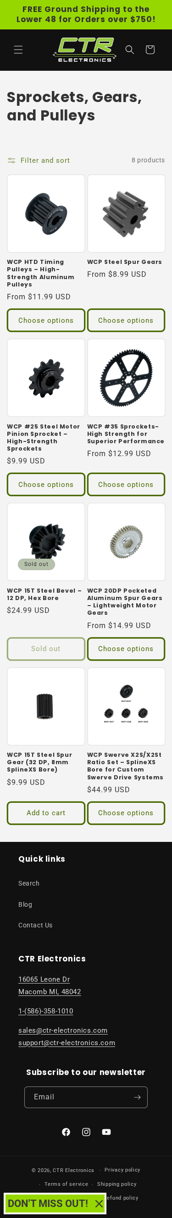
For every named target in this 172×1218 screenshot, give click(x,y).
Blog (25, 904)
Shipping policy (117, 1184)
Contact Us (35, 925)
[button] (18, 50)
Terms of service (66, 1184)
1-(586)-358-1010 (45, 1011)
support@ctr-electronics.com (66, 1043)
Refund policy (121, 1198)
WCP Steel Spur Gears (125, 262)
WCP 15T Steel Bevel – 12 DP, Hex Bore (44, 594)
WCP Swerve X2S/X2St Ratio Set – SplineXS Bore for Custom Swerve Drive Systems (125, 766)
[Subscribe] (137, 1097)
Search (29, 883)
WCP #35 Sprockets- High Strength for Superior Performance (126, 434)
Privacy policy (122, 1170)
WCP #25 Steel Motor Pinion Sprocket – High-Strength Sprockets (43, 438)
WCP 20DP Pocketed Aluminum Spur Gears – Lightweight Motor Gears (125, 602)
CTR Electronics (73, 1170)
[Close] (99, 1203)
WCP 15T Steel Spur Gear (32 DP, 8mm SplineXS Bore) (39, 762)
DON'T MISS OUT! (48, 1203)
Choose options (46, 320)
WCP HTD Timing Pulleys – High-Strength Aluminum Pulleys (41, 273)
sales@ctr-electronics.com (63, 1030)
